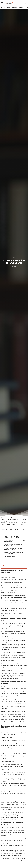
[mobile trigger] (2, 3)
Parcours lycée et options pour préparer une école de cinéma (14, 545)
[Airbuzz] (9, 3)
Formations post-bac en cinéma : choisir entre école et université (13, 549)
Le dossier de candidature (11, 556)
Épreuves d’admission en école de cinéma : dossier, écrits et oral (14, 553)
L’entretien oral (8, 561)
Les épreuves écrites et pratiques (12, 559)
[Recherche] (22, 3)
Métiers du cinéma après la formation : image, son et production (13, 565)
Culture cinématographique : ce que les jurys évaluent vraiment (14, 541)
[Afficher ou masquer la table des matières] (22, 537)
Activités (14, 258)
